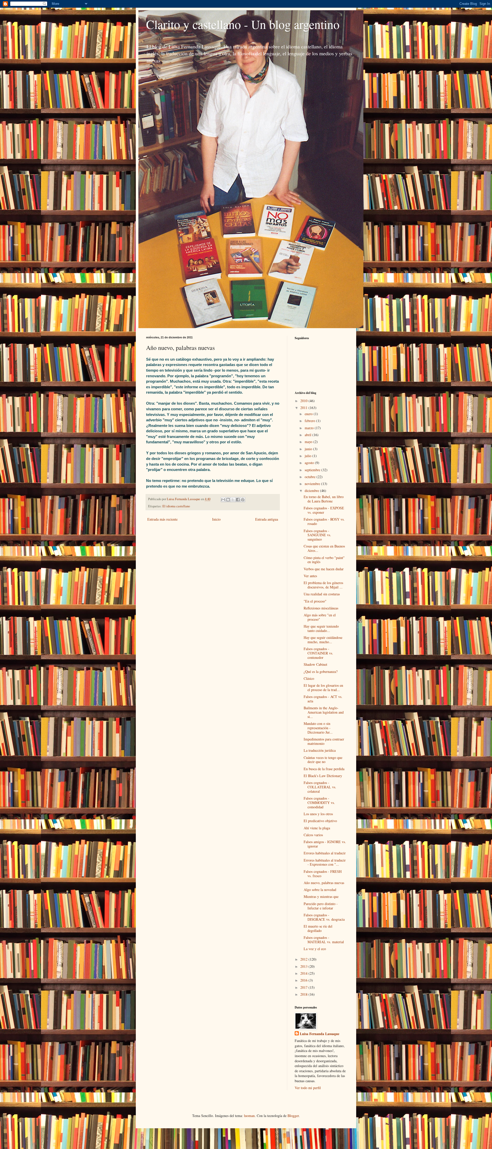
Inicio (216, 519)
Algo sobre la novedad (320, 889)
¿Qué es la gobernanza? (320, 671)
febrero (310, 420)
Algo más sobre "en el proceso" (320, 617)
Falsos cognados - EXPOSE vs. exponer (324, 510)
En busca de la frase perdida (324, 768)
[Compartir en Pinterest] (242, 499)
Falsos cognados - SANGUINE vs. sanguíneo (317, 535)
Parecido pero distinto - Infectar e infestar (321, 905)
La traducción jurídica (320, 750)
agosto (310, 462)
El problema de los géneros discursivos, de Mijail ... (323, 584)
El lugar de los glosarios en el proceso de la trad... (323, 687)
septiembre (313, 469)
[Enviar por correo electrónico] (223, 499)
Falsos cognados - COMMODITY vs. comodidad (319, 802)
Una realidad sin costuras (322, 594)
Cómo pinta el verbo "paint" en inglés (324, 559)
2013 (304, 966)
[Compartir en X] (232, 499)
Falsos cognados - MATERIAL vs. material (324, 939)
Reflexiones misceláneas (321, 608)
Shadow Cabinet (315, 664)
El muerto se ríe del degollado (318, 928)
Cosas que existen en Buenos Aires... (324, 548)
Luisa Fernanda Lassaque (319, 1033)
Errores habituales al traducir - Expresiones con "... (325, 862)
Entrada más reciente (162, 519)
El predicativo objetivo (320, 820)
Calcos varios (313, 834)
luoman (249, 1115)
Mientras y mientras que (321, 896)
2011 (304, 407)
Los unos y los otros (318, 813)
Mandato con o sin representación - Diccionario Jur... (318, 728)
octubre (310, 476)
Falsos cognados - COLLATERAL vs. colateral (320, 787)
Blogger (293, 1115)
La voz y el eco (315, 948)
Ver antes (310, 575)
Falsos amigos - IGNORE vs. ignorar (325, 844)
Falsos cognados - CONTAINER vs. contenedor (318, 653)
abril (308, 434)
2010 (304, 400)
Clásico (309, 678)
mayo (309, 441)
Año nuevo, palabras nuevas (324, 882)
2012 (304, 959)
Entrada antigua (266, 519)
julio (308, 455)
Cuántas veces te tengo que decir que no (323, 759)
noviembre (313, 483)
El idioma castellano (176, 506)
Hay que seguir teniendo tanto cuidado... (321, 628)
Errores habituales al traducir (325, 853)
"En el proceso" (315, 601)
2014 (304, 973)
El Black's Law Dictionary (323, 775)
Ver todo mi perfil (308, 1087)
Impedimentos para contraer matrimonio (324, 741)
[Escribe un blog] (228, 499)
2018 (304, 994)
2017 (304, 987)
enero (309, 413)
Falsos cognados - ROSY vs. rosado (324, 521)
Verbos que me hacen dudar (324, 568)
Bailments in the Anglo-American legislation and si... (324, 712)
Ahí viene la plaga (317, 827)
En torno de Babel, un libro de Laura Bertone (324, 498)
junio (309, 448)
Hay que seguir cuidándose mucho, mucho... (323, 639)
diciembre (312, 490)
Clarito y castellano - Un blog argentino (243, 24)
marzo (310, 427)
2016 (304, 980)
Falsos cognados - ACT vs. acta (323, 698)
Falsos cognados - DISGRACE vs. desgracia (324, 917)
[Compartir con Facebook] (237, 499)
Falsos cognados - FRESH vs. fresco (323, 873)
